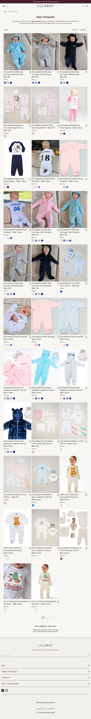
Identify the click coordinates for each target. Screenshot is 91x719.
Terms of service (41, 708)
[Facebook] (2, 690)
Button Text (88, 655)
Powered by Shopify (50, 712)
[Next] (53, 617)
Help (3, 665)
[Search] (8, 6)
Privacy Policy (50, 708)
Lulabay (42, 712)
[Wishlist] (83, 6)
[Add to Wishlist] (29, 73)
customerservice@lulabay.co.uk (45, 702)
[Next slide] (56, 156)
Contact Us (5, 677)
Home (5, 11)
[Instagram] (6, 690)
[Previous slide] (34, 156)
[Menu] (4, 6)
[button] (83, 30)
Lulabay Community (9, 671)
